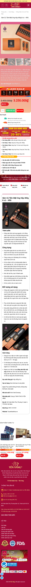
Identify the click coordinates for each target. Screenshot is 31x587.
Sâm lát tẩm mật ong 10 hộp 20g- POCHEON (23, 445)
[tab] (15, 195)
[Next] (27, 39)
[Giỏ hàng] (28, 5)
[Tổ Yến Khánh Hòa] (15, 5)
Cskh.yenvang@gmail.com (10, 496)
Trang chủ (4, 12)
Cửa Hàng (11, 12)
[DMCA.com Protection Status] (5, 569)
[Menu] (2, 5)
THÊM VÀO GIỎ (10, 110)
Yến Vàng (12, 582)
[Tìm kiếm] (6, 5)
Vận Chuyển (3, 114)
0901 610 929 (12, 408)
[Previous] (3, 39)
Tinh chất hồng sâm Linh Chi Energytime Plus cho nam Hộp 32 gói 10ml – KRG (7, 446)
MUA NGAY (20, 110)
